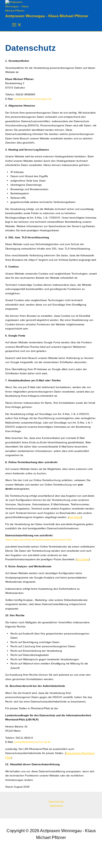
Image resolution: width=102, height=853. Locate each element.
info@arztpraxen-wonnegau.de (33, 98)
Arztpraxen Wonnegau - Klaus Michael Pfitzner (46, 16)
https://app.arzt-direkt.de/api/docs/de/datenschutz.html (38, 539)
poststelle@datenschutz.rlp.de (32, 741)
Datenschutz (56, 801)
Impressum (56, 805)
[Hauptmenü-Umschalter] (16, 25)
